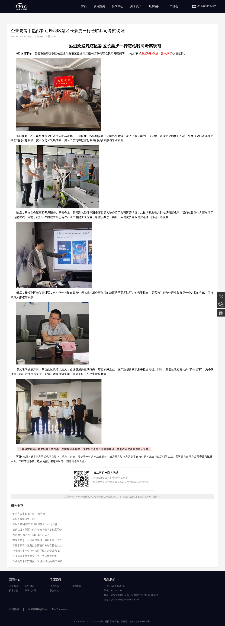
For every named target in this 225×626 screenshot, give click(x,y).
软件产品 (54, 586)
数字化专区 (30, 590)
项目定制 (77, 586)
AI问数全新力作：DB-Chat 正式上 (30, 535)
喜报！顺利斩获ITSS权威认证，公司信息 (34, 524)
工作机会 (172, 6)
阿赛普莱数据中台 (38, 609)
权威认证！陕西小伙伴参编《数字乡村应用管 (37, 529)
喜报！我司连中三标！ (24, 519)
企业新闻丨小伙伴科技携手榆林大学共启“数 (36, 550)
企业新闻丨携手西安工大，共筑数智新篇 (34, 556)
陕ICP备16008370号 (140, 621)
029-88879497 (221, 296)
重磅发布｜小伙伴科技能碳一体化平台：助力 (37, 540)
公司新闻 (39, 36)
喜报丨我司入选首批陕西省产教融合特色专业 (37, 545)
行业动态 (29, 586)
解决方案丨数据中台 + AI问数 (28, 513)
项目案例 (99, 6)
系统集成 (54, 590)
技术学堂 (13, 590)
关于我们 (136, 6)
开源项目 (154, 6)
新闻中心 (117, 6)
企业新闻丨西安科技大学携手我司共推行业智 (37, 561)
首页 (84, 6)
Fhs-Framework (60, 609)
